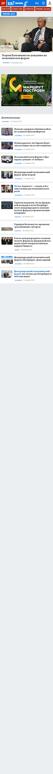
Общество (18, 217)
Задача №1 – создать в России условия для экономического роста (31, 189)
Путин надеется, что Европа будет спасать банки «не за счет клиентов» (32, 144)
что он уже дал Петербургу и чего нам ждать (32, 274)
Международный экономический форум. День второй (32, 173)
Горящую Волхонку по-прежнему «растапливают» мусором (32, 225)
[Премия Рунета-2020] (25, 3)
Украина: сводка (43, 9)
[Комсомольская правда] (15, 3)
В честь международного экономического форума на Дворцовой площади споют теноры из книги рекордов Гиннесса (32, 242)
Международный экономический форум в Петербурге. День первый (32, 258)
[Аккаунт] (50, 3)
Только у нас (17, 9)
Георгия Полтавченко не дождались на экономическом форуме (24, 57)
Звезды (17, 250)
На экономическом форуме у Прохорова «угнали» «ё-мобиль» (31, 158)
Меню (3, 3)
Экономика (6, 62)
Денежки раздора (10, 117)
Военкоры (29, 9)
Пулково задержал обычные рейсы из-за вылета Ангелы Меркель (32, 130)
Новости (6, 9)
